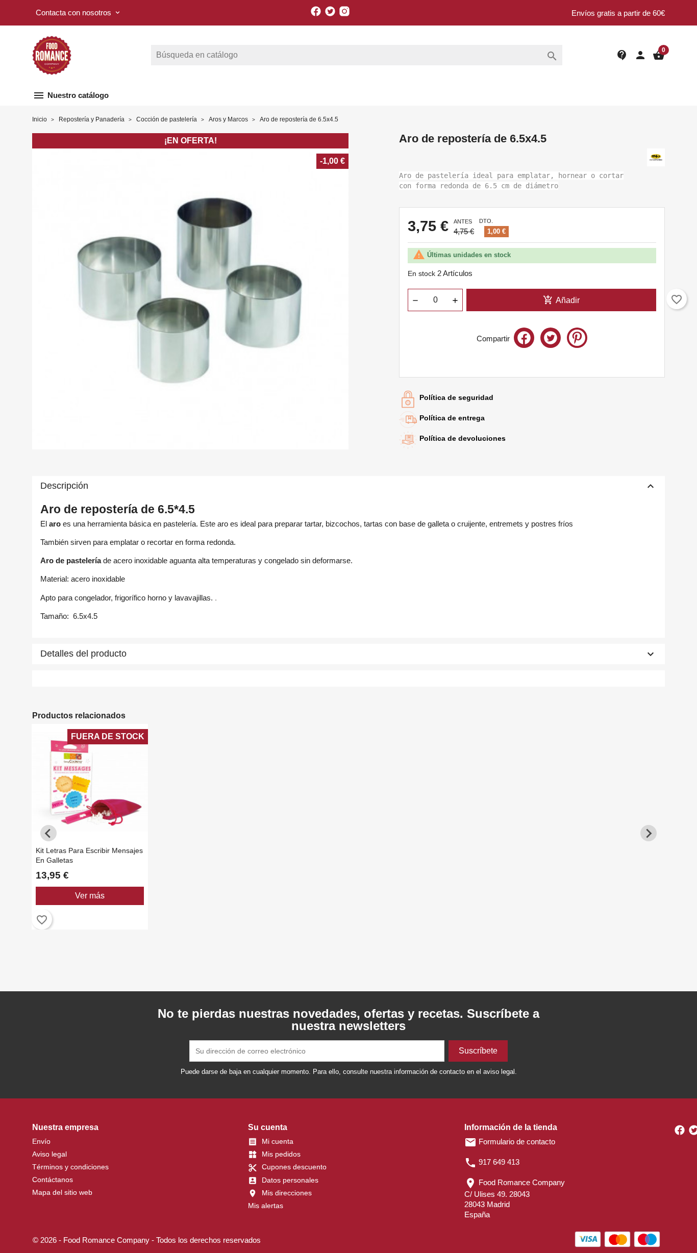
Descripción (348, 486)
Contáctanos (52, 1179)
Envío (41, 1141)
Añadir (561, 300)
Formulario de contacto (509, 1141)
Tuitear (550, 338)
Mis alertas (265, 1205)
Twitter (330, 11)
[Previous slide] (48, 833)
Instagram (344, 11)
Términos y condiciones (70, 1167)
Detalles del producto (348, 654)
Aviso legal (49, 1154)
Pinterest (577, 338)
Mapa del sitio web (62, 1192)
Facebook (316, 11)
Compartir (524, 338)
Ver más (90, 895)
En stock (421, 273)
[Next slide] (648, 833)
